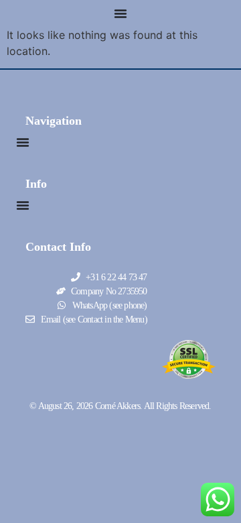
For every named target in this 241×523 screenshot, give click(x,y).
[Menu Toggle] (120, 13)
